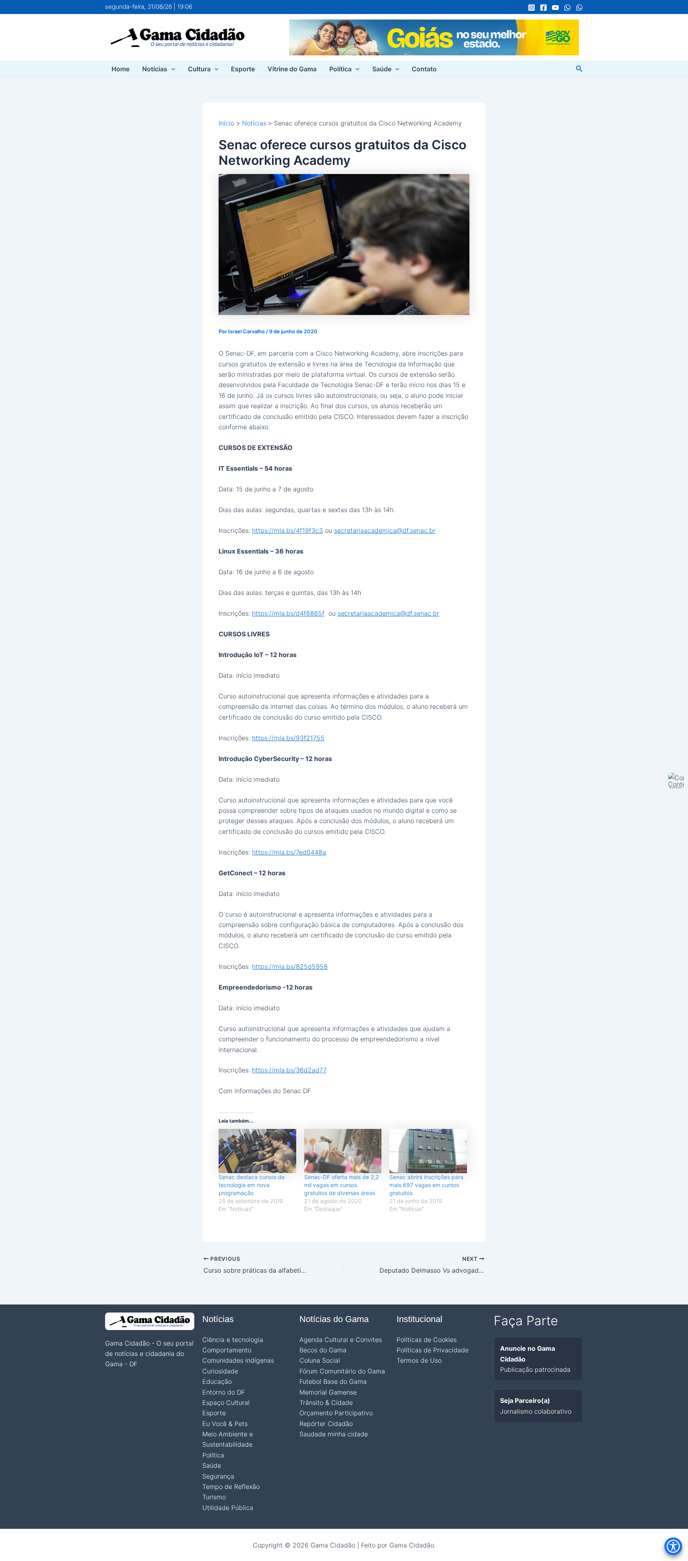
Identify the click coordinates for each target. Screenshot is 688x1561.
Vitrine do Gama (292, 69)
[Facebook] (543, 7)
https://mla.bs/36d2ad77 (289, 1070)
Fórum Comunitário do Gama (342, 1371)
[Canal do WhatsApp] (567, 7)
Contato (424, 69)
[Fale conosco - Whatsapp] (579, 7)
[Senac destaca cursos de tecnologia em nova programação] (257, 1151)
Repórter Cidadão (326, 1424)
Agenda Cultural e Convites (340, 1340)
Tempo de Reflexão (231, 1487)
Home (120, 69)
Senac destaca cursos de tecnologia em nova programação (252, 1185)
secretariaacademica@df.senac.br (385, 530)
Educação (217, 1381)
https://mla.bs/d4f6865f (288, 613)
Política (340, 69)
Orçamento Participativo (336, 1413)
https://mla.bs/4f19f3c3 (287, 530)
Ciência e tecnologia (232, 1340)
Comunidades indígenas (238, 1360)
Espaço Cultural (226, 1402)
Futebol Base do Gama (333, 1381)
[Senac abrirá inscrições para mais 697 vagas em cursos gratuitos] (428, 1151)
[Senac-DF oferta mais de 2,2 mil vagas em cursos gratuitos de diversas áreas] (343, 1151)
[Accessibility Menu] (673, 1546)
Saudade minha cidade (333, 1434)
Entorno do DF (223, 1392)
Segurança (218, 1476)
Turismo (214, 1497)
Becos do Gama (322, 1350)
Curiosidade (220, 1371)
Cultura (199, 69)
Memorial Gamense (328, 1392)
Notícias (154, 69)
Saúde (381, 69)
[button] (171, 69)
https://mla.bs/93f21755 (288, 738)
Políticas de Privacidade (433, 1350)
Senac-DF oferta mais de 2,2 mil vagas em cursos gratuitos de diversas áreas (341, 1185)
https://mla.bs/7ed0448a (289, 852)
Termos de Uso (419, 1360)
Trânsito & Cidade (326, 1402)
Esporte (243, 69)
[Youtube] (555, 7)
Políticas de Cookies (427, 1340)
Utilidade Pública (227, 1508)
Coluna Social (319, 1360)
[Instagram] (531, 7)
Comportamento (226, 1350)
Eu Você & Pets (225, 1424)
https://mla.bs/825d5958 (290, 966)
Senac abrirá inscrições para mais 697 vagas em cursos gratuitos (426, 1185)
